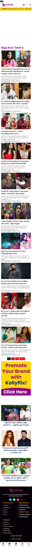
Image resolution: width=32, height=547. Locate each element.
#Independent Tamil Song (16, 9)
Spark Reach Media (24, 507)
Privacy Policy (7, 533)
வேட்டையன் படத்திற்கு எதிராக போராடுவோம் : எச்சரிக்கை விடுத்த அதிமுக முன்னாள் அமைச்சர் (15, 313)
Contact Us (6, 524)
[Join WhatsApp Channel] (23, 5)
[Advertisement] (16, 26)
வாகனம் (5, 512)
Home (3, 545)
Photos (16, 545)
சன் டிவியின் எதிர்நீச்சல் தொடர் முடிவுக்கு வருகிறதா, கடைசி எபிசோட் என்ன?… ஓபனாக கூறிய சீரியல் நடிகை (16, 478)
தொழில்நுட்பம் (7, 507)
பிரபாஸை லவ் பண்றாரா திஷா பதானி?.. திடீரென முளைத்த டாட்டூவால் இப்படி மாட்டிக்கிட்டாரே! (16, 450)
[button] (26, 4)
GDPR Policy (6, 530)
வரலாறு (5, 514)
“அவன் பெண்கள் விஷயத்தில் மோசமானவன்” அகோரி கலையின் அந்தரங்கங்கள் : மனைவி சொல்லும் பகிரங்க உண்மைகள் (15, 71)
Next (22, 358)
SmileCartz (22, 509)
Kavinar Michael (4, 81)
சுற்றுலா (5, 509)
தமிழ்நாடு (5, 505)
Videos (22, 545)
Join (29, 545)
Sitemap (13, 539)
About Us (6, 522)
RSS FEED (18, 539)
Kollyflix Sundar (23, 505)
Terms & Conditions (8, 526)
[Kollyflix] (7, 4)
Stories (9, 545)
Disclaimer (6, 528)
